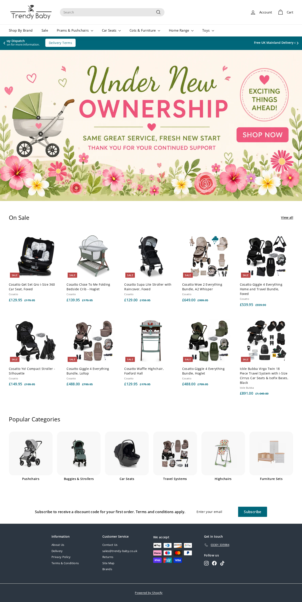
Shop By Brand (21, 30)
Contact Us (110, 545)
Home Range (179, 30)
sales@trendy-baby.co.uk (119, 551)
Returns (107, 557)
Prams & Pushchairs (73, 30)
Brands (107, 569)
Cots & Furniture (143, 30)
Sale (45, 30)
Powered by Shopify (148, 593)
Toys (206, 30)
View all (287, 217)
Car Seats (110, 30)
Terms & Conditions (65, 563)
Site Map (108, 563)
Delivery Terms (191, 43)
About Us (58, 545)
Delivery (57, 551)
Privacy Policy (61, 557)
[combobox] (112, 12)
